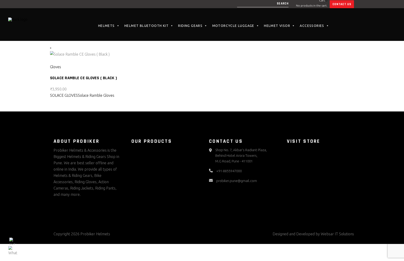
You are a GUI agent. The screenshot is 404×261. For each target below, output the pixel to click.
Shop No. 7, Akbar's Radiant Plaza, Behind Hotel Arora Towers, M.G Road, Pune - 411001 (241, 155)
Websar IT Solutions (337, 234)
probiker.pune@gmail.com (236, 181)
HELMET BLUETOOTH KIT (146, 26)
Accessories (312, 26)
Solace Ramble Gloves (96, 95)
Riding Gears (190, 26)
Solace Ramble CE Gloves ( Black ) (83, 78)
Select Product (65, 60)
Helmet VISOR (277, 26)
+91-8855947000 (229, 171)
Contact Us (341, 4)
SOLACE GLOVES (64, 95)
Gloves (55, 67)
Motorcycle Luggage (233, 26)
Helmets (106, 26)
